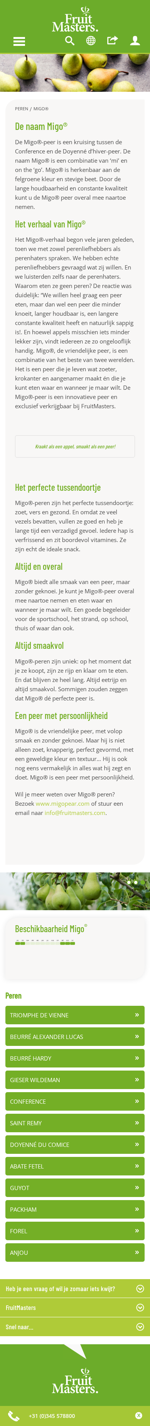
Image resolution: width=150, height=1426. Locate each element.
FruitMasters (21, 1307)
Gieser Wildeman (35, 1080)
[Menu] (19, 40)
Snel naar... (19, 1326)
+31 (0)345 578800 (52, 1415)
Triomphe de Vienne (39, 1015)
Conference (28, 1101)
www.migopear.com (63, 803)
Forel (18, 1231)
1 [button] (129, 882)
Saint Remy (26, 1123)
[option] (75, 73)
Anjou (19, 1252)
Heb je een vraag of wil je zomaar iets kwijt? (60, 1288)
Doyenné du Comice (39, 1144)
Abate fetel (27, 1166)
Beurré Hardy (30, 1058)
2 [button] (135, 882)
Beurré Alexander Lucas (46, 1036)
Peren (21, 108)
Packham (23, 1209)
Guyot (19, 1188)
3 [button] (142, 882)
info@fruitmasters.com (75, 813)
